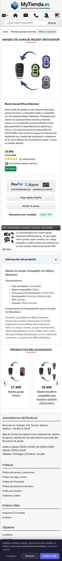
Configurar (11, 556)
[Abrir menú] (5, 15)
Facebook (7, 534)
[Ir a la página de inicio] (31, 5)
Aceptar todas (50, 556)
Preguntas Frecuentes (13, 512)
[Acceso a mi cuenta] (47, 15)
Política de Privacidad (13, 481)
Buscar (52, 23)
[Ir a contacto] (36, 15)
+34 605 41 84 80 (21, 428)
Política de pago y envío (14, 477)
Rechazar (29, 556)
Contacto (6, 517)
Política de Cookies (12, 491)
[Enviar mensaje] (26, 15)
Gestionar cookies (11, 495)
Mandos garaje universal (23, 31)
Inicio (5, 31)
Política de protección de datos (17, 486)
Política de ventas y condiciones (18, 472)
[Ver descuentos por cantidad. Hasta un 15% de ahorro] (31, 214)
